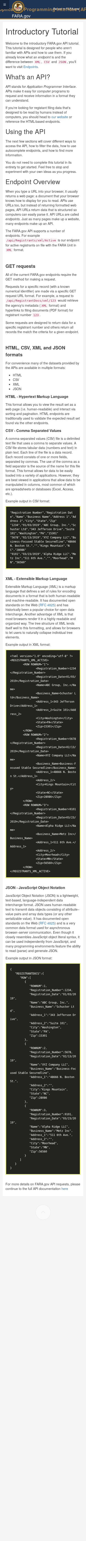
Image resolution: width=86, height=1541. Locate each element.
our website (59, 116)
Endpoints (30, 66)
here (64, 1188)
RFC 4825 (47, 605)
